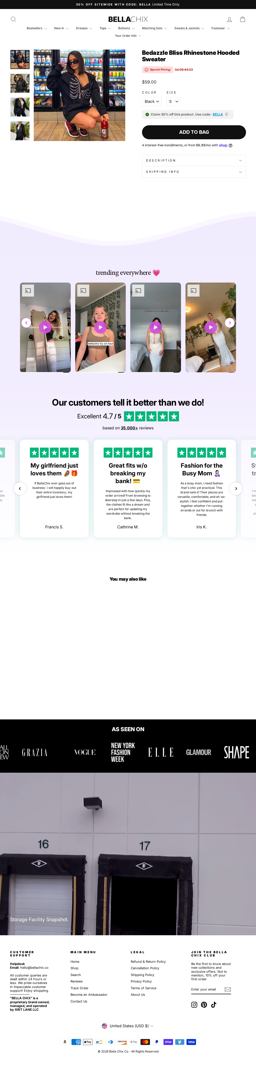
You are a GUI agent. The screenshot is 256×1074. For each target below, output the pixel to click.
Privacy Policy (141, 981)
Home (74, 961)
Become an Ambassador (89, 994)
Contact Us (78, 1001)
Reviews (76, 981)
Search (75, 975)
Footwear (219, 28)
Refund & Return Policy (148, 961)
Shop (74, 968)
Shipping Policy (142, 975)
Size (171, 92)
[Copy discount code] (227, 114)
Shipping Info (163, 172)
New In (59, 28)
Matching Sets (152, 28)
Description (161, 160)
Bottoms (124, 28)
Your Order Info (126, 36)
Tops (103, 28)
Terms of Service (143, 988)
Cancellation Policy (145, 968)
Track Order (79, 988)
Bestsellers (35, 28)
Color (149, 92)
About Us (138, 994)
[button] (230, 323)
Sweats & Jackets (187, 28)
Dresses (82, 28)
